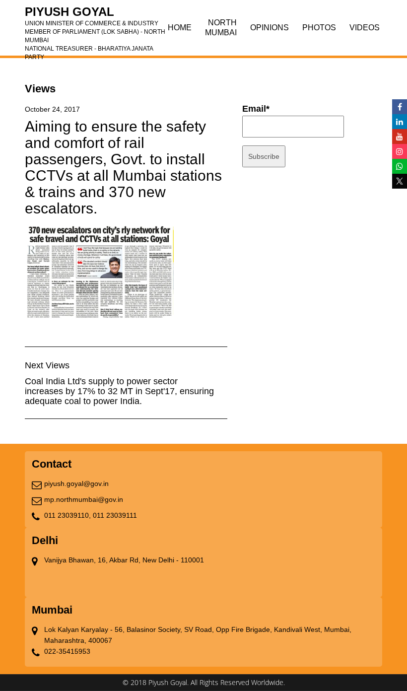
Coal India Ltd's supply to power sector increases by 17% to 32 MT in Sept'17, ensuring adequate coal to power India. (119, 391)
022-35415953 (67, 651)
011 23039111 (115, 515)
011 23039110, (67, 515)
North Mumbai (221, 27)
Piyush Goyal (95, 15)
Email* (256, 109)
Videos (364, 27)
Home (180, 27)
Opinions (269, 27)
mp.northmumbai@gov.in (83, 499)
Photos (319, 27)
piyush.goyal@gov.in (76, 483)
